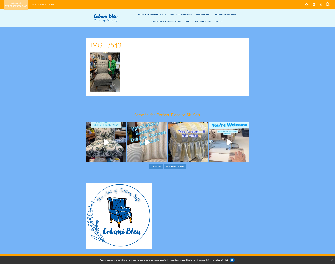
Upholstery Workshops (181, 14)
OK (232, 260)
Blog (187, 21)
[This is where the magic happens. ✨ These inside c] (147, 142)
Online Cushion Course (42, 4)
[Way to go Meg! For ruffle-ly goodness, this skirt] (188, 142)
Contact (219, 21)
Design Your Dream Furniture (152, 14)
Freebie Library (203, 14)
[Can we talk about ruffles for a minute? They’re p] (229, 142)
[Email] (321, 4)
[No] (331, 260)
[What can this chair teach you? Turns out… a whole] (106, 142)
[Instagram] (313, 4)
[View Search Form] (328, 4)
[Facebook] (306, 4)
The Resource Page (202, 21)
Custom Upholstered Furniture (166, 21)
